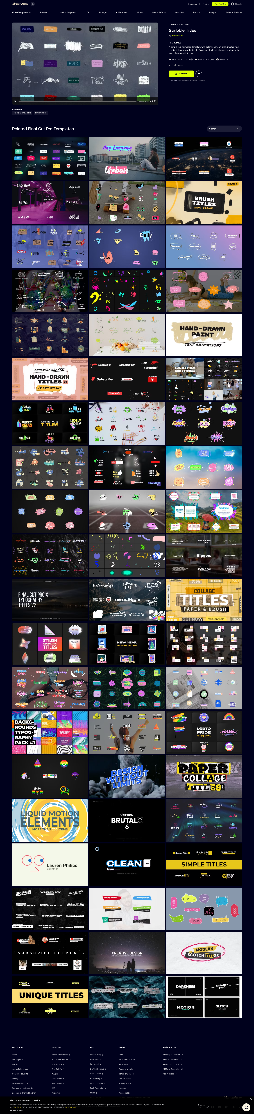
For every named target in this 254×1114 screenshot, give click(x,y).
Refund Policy (125, 1079)
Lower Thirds (40, 113)
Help (121, 1055)
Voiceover (123, 12)
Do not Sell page (70, 1107)
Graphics (179, 12)
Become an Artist (126, 1069)
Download (173, 80)
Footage (102, 12)
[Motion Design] (104, 1083)
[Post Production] (105, 1088)
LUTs (87, 12)
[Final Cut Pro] (102, 1073)
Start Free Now (220, 4)
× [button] (251, 1099)
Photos (196, 12)
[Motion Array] (102, 1054)
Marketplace (17, 1059)
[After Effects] (102, 1059)
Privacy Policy (125, 1083)
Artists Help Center (127, 1059)
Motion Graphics (68, 12)
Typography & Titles (22, 113)
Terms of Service (126, 1074)
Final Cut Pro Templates (179, 24)
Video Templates (20, 12)
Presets (44, 12)
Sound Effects (159, 12)
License (122, 1088)
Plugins (212, 12)
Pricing (15, 1079)
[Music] (96, 1092)
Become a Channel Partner (24, 1093)
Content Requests (20, 1074)
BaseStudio (177, 35)
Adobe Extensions (20, 1069)
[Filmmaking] (101, 1078)
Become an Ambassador (22, 1088)
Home (14, 1055)
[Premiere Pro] (102, 1064)
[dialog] (127, 1105)
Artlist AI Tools (232, 12)
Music (140, 12)
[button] (87, 1110)
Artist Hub (123, 1064)
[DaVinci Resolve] (105, 1069)
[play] (15, 101)
